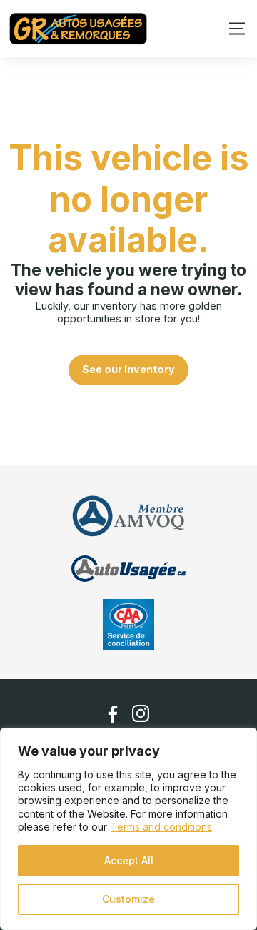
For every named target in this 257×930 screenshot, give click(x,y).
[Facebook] (113, 714)
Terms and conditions (161, 827)
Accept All (128, 860)
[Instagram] (141, 714)
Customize (128, 899)
